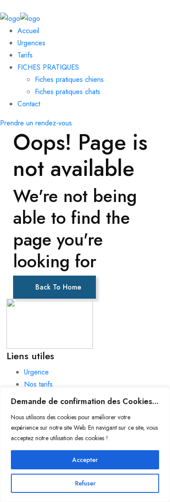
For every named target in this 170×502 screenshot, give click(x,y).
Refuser (85, 483)
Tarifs (25, 55)
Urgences (31, 43)
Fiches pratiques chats (67, 92)
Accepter (85, 459)
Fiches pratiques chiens (69, 79)
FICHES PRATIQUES (48, 67)
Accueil (28, 31)
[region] (85, 444)
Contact (28, 104)
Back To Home (57, 287)
